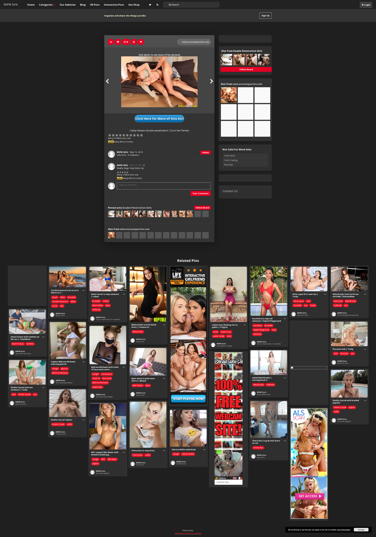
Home (31, 4)
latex (148, 385)
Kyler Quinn (138, 385)
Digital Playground (261, 330)
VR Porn (95, 4)
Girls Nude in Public (224, 346)
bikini (62, 297)
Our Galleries (68, 4)
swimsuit (96, 309)
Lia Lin (54, 306)
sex (305, 305)
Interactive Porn (114, 4)
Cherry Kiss (258, 447)
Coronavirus (106, 374)
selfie (336, 411)
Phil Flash (228, 164)
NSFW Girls (11, 4)
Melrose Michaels (60, 373)
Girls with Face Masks (104, 397)
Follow (205, 152)
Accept (361, 529)
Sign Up (266, 15)
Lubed (106, 301)
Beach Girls (60, 315)
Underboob (181, 464)
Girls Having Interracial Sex (348, 315)
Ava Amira (257, 325)
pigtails (352, 407)
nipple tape (97, 387)
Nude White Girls (263, 394)
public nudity (218, 336)
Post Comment (201, 193)
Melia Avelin (138, 331)
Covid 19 (96, 378)
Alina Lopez (299, 301)
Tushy (312, 305)
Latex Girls (140, 395)
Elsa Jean (344, 353)
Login (367, 4)
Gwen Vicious (18, 344)
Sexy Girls (140, 341)
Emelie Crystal (24, 394)
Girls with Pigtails (344, 421)
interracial (338, 301)
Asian (215, 332)
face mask (107, 378)
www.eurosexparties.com (195, 41)
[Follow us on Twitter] (149, 4)
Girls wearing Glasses (64, 382)
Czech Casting (230, 160)
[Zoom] (134, 42)
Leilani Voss (226, 332)
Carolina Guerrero (60, 301)
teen (229, 336)
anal (308, 301)
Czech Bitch (229, 155)
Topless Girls (61, 434)
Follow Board (202, 207)
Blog (83, 4)
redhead (337, 305)
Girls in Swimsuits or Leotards (108, 319)
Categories (46, 4)
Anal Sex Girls (302, 315)
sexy (108, 305)
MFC (103, 459)
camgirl (55, 368)
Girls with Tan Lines (23, 353)
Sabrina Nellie (188, 454)
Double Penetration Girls (137, 207)
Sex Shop (134, 4)
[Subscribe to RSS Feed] (157, 4)
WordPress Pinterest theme (188, 533)
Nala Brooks (350, 301)
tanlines (30, 344)
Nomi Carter (97, 305)
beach (55, 297)
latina (73, 301)
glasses (64, 368)
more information (343, 530)
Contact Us (230, 191)
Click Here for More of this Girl (159, 119)
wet (61, 306)
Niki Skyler (112, 459)
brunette (71, 297)
